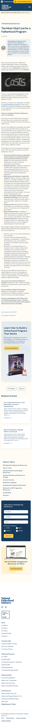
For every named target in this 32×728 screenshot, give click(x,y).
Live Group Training (6, 649)
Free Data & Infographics (8, 677)
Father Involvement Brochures (9, 686)
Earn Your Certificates (7, 646)
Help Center (4, 701)
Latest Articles (25, 12)
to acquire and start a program (10, 104)
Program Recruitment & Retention (14, 485)
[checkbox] (16, 530)
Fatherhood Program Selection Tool (11, 696)
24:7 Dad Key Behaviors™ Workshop (11, 662)
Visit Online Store (16, 568)
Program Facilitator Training (9, 643)
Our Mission (4, 625)
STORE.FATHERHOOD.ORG (24, 1)
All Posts (6, 495)
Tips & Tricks (7, 468)
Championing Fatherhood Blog (9, 698)
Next (21, 388)
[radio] (10, 528)
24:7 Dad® (4, 656)
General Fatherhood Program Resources (13, 471)
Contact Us (4, 636)
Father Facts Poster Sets (8, 683)
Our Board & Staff (6, 633)
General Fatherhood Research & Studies (14, 476)
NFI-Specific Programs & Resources (11, 23)
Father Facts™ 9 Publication (9, 680)
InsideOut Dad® (5, 664)
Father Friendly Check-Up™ (9, 693)
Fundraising (7, 493)
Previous (12, 388)
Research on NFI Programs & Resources (12, 489)
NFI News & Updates (10, 482)
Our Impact (4, 628)
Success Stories (8, 480)
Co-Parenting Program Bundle (9, 670)
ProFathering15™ (5, 659)
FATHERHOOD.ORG (9, 1)
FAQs (2, 718)
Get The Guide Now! (11, 348)
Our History (4, 630)
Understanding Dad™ (7, 667)
